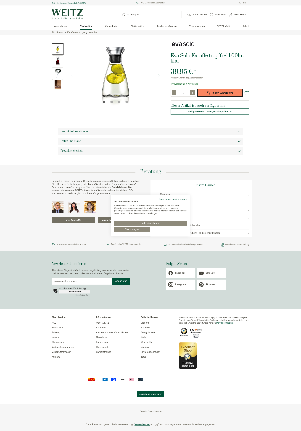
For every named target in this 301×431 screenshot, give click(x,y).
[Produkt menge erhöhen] (192, 92)
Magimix (145, 347)
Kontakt (56, 357)
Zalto (143, 357)
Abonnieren (121, 281)
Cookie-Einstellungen (150, 411)
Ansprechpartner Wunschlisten (112, 332)
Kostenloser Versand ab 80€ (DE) (71, 3)
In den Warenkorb (222, 92)
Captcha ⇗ (83, 295)
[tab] (104, 102)
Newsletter (102, 337)
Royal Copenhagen (150, 352)
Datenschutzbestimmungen (173, 199)
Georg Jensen (148, 332)
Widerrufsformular (61, 352)
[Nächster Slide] (159, 75)
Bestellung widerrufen (150, 394)
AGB (54, 323)
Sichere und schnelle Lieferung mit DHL (185, 244)
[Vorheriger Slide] (72, 75)
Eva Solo (145, 327)
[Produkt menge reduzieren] (174, 92)
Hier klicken (75, 291)
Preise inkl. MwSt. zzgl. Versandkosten (187, 78)
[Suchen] (122, 14)
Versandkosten (142, 424)
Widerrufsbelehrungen (63, 347)
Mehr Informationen (224, 323)
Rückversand (58, 342)
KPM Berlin (146, 342)
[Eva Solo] (183, 43)
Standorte (101, 327)
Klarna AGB (57, 327)
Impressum (102, 342)
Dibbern (145, 323)
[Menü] (201, 329)
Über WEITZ (102, 323)
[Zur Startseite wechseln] (82, 14)
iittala (143, 337)
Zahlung (56, 332)
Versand (56, 337)
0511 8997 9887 (73, 220)
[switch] (196, 336)
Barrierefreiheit (103, 352)
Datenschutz (102, 347)
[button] (57, 49)
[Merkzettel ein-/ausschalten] (247, 93)
